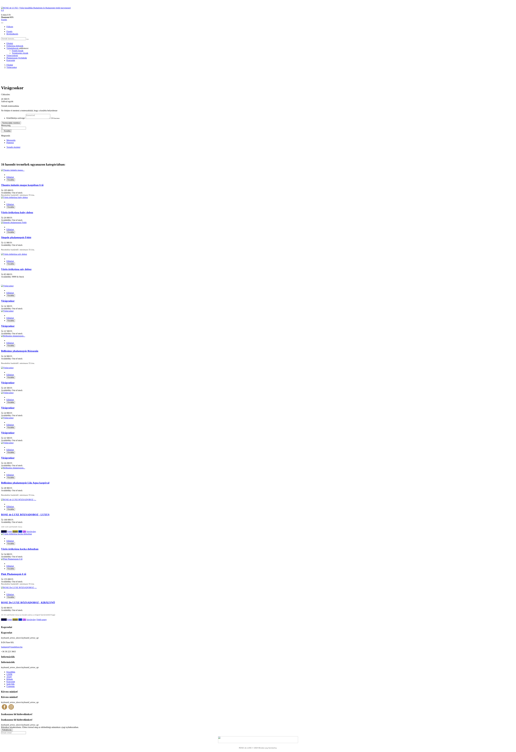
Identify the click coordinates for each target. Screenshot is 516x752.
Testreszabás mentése (11, 123)
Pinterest (10, 142)
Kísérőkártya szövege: (15, 118)
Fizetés (4, 20)
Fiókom (9, 27)
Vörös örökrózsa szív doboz (16, 269)
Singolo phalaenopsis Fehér (16, 237)
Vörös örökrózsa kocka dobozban (19, 549)
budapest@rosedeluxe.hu (11, 647)
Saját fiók (10, 684)
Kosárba (6, 131)
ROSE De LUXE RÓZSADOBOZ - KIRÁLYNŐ (28, 602)
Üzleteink (10, 686)
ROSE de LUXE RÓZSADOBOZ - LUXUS (25, 514)
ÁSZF (9, 677)
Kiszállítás (10, 672)
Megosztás (10, 140)
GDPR (9, 674)
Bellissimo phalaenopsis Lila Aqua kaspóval (25, 482)
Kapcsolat (10, 681)
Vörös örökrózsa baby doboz (17, 212)
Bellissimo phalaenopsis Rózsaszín (19, 351)
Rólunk (9, 679)
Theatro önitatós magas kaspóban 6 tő (22, 185)
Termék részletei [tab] (13, 147)
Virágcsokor (8, 300)
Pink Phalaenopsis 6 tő (13, 574)
